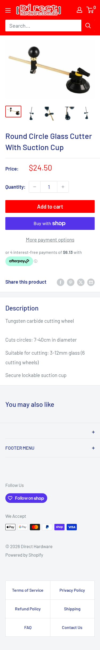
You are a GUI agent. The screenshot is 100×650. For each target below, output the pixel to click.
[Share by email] (91, 282)
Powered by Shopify (24, 554)
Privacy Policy (72, 590)
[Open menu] (8, 10)
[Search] (88, 25)
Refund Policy (28, 608)
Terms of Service (27, 590)
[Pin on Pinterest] (70, 282)
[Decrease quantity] (34, 186)
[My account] (79, 10)
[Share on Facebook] (60, 282)
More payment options (50, 240)
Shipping (72, 608)
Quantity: (15, 187)
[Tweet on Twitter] (81, 282)
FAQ (27, 627)
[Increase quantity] (63, 186)
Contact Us (72, 627)
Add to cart (50, 206)
